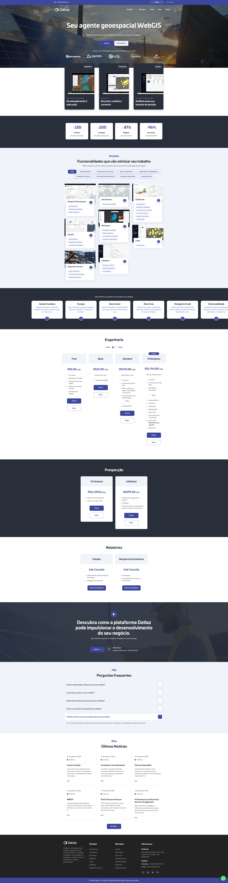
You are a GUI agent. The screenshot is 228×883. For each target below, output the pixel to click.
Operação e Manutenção (142, 216)
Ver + (68, 781)
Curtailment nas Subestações (113, 765)
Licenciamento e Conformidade (144, 210)
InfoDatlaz (105, 261)
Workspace (106, 225)
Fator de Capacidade (143, 765)
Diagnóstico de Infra (75, 267)
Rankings (72, 759)
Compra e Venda (73, 765)
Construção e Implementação (110, 239)
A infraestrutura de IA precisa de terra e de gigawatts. (147, 801)
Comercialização (140, 219)
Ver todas (113, 826)
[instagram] (157, 872)
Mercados (140, 794)
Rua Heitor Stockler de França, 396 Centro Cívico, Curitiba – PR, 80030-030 (152, 855)
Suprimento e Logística (142, 213)
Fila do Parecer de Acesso (111, 799)
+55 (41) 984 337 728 (156, 864)
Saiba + (74, 408)
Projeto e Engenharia (74, 212)
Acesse (157, 2)
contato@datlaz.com (63, 2)
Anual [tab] (120, 347)
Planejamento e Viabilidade (75, 209)
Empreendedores (73, 206)
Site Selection (107, 199)
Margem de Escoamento (77, 202)
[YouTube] (153, 872)
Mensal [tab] (107, 347)
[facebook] (143, 872)
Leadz (137, 241)
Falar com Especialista (97, 588)
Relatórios (92, 858)
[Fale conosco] (223, 878)
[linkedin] (148, 872)
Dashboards (139, 199)
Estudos (71, 234)
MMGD (70, 799)
